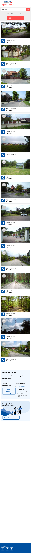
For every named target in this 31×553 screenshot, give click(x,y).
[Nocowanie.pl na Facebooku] (2, 548)
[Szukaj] (28, 9)
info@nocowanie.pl (22, 386)
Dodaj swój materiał (16, 18)
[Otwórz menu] (2, 2)
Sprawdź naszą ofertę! (10, 418)
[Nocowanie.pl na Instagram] (11, 548)
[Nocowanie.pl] (8, 2)
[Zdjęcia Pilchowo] (8, 14)
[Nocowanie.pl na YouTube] (7, 548)
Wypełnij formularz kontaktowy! (8, 391)
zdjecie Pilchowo (11, 40)
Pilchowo (9, 42)
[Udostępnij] (3, 41)
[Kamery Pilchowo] (12, 14)
